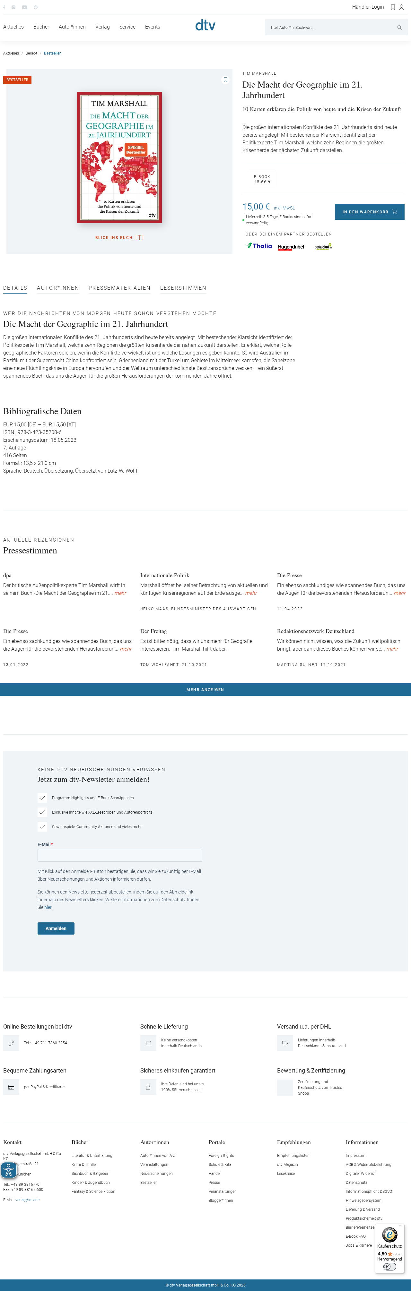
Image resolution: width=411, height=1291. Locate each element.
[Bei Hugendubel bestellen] (291, 247)
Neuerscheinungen (156, 1173)
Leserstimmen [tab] (183, 288)
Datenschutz (356, 1182)
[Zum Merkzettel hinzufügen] (225, 80)
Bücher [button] (80, 1141)
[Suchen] (400, 27)
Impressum (355, 1155)
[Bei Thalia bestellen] (259, 245)
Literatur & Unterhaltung (92, 1155)
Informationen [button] (362, 1141)
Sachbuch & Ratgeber (90, 1173)
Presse (214, 1182)
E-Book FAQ (356, 1236)
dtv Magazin (287, 1164)
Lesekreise (286, 1173)
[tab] (15, 290)
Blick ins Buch (114, 237)
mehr (120, 593)
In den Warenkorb (366, 212)
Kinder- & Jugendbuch (91, 1182)
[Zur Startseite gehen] (205, 24)
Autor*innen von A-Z (157, 1155)
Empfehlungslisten (293, 1155)
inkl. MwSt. (284, 207)
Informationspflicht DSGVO (369, 1191)
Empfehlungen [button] (294, 1141)
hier (47, 907)
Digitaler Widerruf (361, 1173)
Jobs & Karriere (359, 1245)
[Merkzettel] (393, 7)
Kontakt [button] (12, 1141)
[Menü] (401, 1227)
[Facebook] (4, 7)
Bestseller (148, 1182)
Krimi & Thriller (84, 1164)
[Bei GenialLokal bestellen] (323, 246)
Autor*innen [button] (154, 1141)
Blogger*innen (221, 1200)
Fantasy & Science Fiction (93, 1191)
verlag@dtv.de (27, 1200)
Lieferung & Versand (363, 1209)
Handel (215, 1173)
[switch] (389, 1266)
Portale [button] (217, 1141)
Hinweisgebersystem (363, 1200)
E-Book (262, 179)
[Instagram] (13, 7)
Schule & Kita (220, 1164)
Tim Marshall (259, 73)
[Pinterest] (36, 7)
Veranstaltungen (154, 1164)
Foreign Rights (221, 1155)
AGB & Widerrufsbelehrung (368, 1164)
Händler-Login (368, 7)
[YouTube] (24, 7)
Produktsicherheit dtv (364, 1218)
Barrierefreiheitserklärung (367, 1227)
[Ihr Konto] (402, 7)
